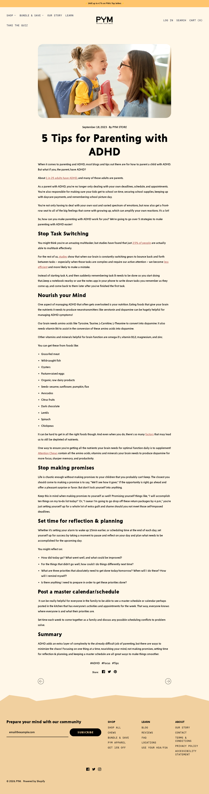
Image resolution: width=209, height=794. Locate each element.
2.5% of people (141, 242)
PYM (18, 781)
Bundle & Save (118, 737)
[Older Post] (41, 681)
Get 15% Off (117, 747)
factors (149, 434)
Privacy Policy (186, 745)
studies (63, 256)
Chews (112, 732)
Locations (149, 742)
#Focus (106, 663)
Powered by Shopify (34, 781)
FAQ (144, 737)
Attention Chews (47, 453)
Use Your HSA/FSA (155, 747)
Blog (145, 727)
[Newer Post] (168, 681)
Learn (69, 15)
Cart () (195, 21)
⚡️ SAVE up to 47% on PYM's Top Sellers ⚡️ (104, 3)
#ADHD (95, 663)
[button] (181, 20)
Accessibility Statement (185, 752)
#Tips (115, 663)
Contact (181, 732)
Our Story (54, 15)
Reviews (147, 732)
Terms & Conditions (183, 739)
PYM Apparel (117, 742)
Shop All (114, 727)
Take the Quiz (17, 25)
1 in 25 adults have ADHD (61, 178)
